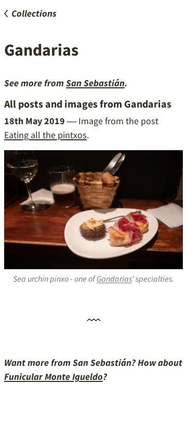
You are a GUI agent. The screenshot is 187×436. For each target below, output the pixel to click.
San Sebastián (95, 83)
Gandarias (114, 278)
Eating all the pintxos (45, 135)
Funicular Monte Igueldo (53, 376)
